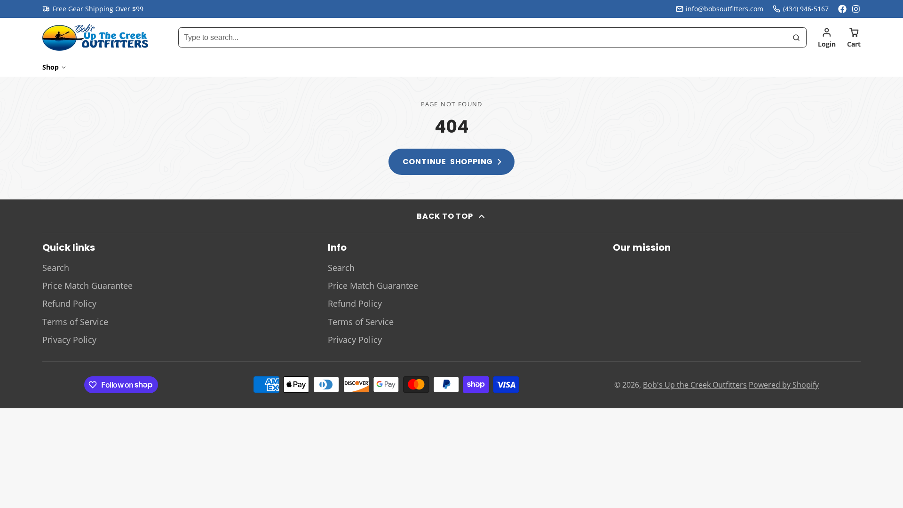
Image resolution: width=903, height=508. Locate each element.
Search (55, 267)
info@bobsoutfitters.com (724, 8)
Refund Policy (69, 303)
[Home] (95, 37)
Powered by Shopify (784, 385)
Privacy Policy (69, 339)
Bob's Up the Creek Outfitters (695, 385)
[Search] (796, 38)
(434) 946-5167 (806, 8)
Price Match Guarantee (87, 285)
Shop (50, 67)
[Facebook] (842, 9)
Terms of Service (75, 321)
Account (827, 37)
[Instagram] (856, 9)
